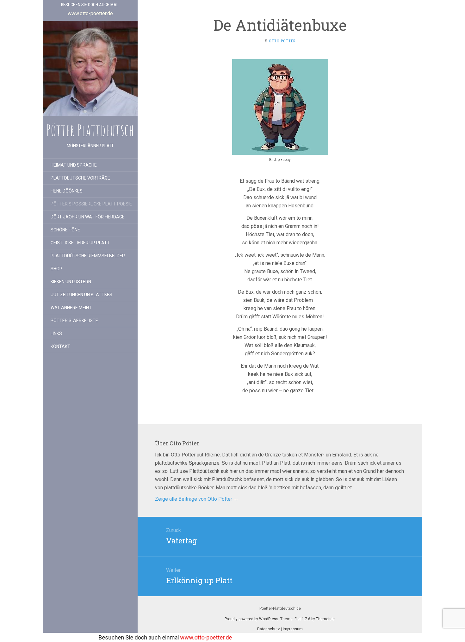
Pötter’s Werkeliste (74, 320)
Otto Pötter (282, 41)
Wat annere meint (71, 307)
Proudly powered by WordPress (251, 619)
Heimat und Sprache (74, 165)
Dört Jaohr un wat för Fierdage (88, 216)
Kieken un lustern (71, 281)
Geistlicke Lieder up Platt (80, 242)
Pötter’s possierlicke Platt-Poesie (91, 203)
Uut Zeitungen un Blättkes (81, 294)
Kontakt (60, 346)
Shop (56, 268)
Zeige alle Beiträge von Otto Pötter (197, 499)
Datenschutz (268, 629)
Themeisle (325, 619)
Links (56, 333)
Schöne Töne (65, 229)
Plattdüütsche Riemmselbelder (88, 255)
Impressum (293, 629)
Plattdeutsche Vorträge (80, 177)
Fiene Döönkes (67, 190)
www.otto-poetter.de (177, 637)
